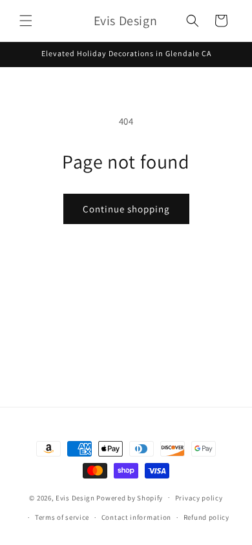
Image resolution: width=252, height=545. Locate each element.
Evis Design (75, 497)
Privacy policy (199, 497)
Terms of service (62, 517)
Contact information (136, 517)
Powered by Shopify (129, 497)
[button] (26, 20)
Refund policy (206, 517)
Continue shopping (126, 209)
